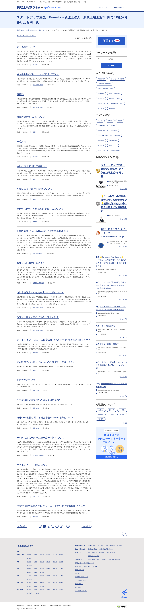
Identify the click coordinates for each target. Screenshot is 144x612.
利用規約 (43, 605)
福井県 (48, 569)
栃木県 (35, 562)
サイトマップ (79, 587)
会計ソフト (101, 150)
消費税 (120, 121)
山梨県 (55, 569)
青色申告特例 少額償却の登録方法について (40, 208)
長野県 (61, 569)
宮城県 (48, 555)
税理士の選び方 (79, 570)
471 (68, 526)
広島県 (48, 583)
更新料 (20, 94)
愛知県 (122, 414)
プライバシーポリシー (54, 605)
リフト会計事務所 (107, 326)
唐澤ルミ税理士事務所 (109, 344)
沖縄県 (37, 593)
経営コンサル (111, 552)
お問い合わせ (67, 605)
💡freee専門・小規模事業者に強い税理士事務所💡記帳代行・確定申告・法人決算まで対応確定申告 (114, 203)
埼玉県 (122, 410)
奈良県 (61, 575)
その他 (125, 423)
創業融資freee (79, 584)
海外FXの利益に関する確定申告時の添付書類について (45, 417)
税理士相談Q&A (31, 30)
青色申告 (101, 140)
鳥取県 (29, 583)
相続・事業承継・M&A (105, 88)
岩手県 (42, 555)
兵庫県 (55, 575)
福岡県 (100, 419)
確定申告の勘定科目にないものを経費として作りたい (45, 362)
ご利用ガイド (103, 7)
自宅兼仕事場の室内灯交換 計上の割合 (38, 317)
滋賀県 (35, 575)
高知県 (42, 586)
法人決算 (101, 108)
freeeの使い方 (115, 150)
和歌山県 (29, 579)
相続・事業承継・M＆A (106, 549)
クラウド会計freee (80, 580)
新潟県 (29, 569)
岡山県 (42, 583)
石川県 (42, 569)
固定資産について (26, 380)
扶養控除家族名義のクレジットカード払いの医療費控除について (51, 506)
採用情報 (36, 605)
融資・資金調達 (114, 93)
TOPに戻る (124, 533)
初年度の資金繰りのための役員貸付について (40, 400)
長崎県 (42, 589)
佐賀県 (35, 589)
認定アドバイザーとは (81, 577)
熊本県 (48, 589)
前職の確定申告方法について (32, 116)
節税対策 (101, 98)
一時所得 (21, 141)
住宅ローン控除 (103, 135)
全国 (18, 551)
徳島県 (61, 583)
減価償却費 (113, 140)
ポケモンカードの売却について (33, 465)
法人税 (100, 121)
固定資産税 (101, 126)
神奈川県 (111, 410)
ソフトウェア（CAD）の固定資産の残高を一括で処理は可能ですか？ (53, 339)
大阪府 (111, 414)
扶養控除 (114, 130)
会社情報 (29, 605)
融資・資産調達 (92, 552)
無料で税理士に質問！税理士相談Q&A (86, 566)
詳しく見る (123, 189)
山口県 (55, 583)
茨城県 (29, 562)
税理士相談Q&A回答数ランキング (84, 563)
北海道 (29, 555)
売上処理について (26, 47)
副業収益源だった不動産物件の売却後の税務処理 (42, 231)
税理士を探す (119, 7)
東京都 (100, 410)
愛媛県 (35, 586)
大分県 (55, 589)
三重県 (29, 575)
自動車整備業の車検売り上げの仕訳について (40, 292)
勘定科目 (101, 145)
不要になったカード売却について (34, 188)
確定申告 (35, 65)
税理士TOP (20, 30)
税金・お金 (36, 390)
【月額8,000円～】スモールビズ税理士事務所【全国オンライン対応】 (111, 365)
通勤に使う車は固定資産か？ (32, 166)
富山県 (35, 569)
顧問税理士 (101, 79)
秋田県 (55, 555)
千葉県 (100, 414)
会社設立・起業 (114, 98)
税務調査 (101, 93)
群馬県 (42, 562)
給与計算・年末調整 (38, 455)
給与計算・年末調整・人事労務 (97, 559)
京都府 (42, 575)
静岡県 (35, 572)
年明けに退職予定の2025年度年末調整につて (40, 437)
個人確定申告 (91, 545)
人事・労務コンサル (114, 559)
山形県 (61, 555)
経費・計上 (113, 145)
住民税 (110, 121)
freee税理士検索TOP (81, 591)
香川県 (29, 586)
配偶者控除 (101, 130)
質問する (111, 40)
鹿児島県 (29, 593)
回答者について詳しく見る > (26, 36)
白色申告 (117, 135)
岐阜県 (29, 572)
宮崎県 (61, 589)
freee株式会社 (21, 605)
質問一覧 (41, 30)
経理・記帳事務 (110, 545)
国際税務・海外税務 (38, 283)
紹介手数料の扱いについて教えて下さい (38, 74)
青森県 (35, 555)
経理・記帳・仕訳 (38, 85)
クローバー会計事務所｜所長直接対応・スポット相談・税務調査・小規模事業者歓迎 (111, 285)
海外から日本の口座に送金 (31, 263)
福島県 (29, 558)
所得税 (113, 126)
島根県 (35, 583)
